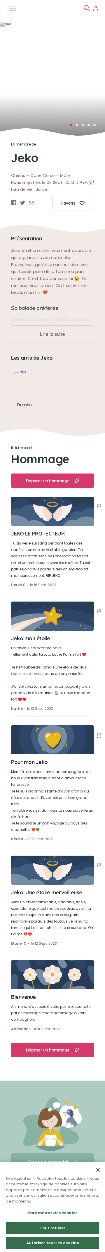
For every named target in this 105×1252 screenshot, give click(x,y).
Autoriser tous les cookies (52, 1243)
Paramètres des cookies (52, 1213)
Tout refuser (52, 1228)
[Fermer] (98, 1170)
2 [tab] (79, 127)
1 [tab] (73, 127)
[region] (52, 1207)
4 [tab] (90, 127)
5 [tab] (96, 127)
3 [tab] (85, 127)
